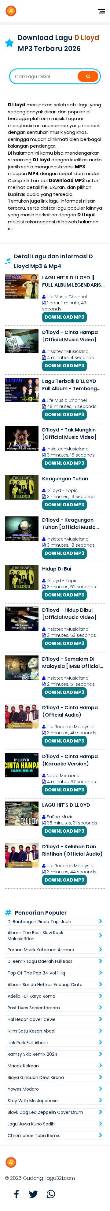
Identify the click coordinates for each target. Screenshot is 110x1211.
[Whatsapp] (47, 1194)
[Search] (88, 76)
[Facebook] (13, 1194)
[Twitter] (30, 1194)
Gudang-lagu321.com (49, 1178)
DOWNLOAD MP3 (64, 317)
